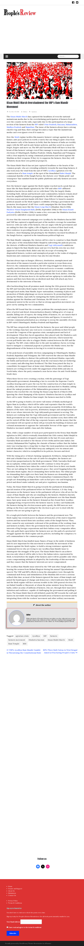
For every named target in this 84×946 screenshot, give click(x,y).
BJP (36, 124)
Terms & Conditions (15, 903)
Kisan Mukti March (19, 116)
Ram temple (28, 173)
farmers (53, 636)
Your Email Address (13, 922)
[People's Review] (20, 12)
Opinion (34, 112)
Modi (17, 137)
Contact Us (12, 895)
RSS (60, 188)
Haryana (61, 124)
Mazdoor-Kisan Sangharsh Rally (21, 209)
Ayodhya (52, 170)
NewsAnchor (38, 943)
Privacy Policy (13, 901)
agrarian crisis (22, 636)
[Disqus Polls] (42, 682)
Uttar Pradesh (50, 124)
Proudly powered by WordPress (16, 943)
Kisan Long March (43, 207)
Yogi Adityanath (55, 245)
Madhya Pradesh (14, 127)
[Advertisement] (42, 38)
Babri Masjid (65, 173)
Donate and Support (15, 889)
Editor (25, 112)
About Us (11, 891)
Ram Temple (13, 643)
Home (10, 886)
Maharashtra (71, 124)
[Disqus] (42, 736)
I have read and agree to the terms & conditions (24, 927)
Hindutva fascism (36, 640)
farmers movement (16, 640)
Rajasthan (30, 127)
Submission (12, 893)
